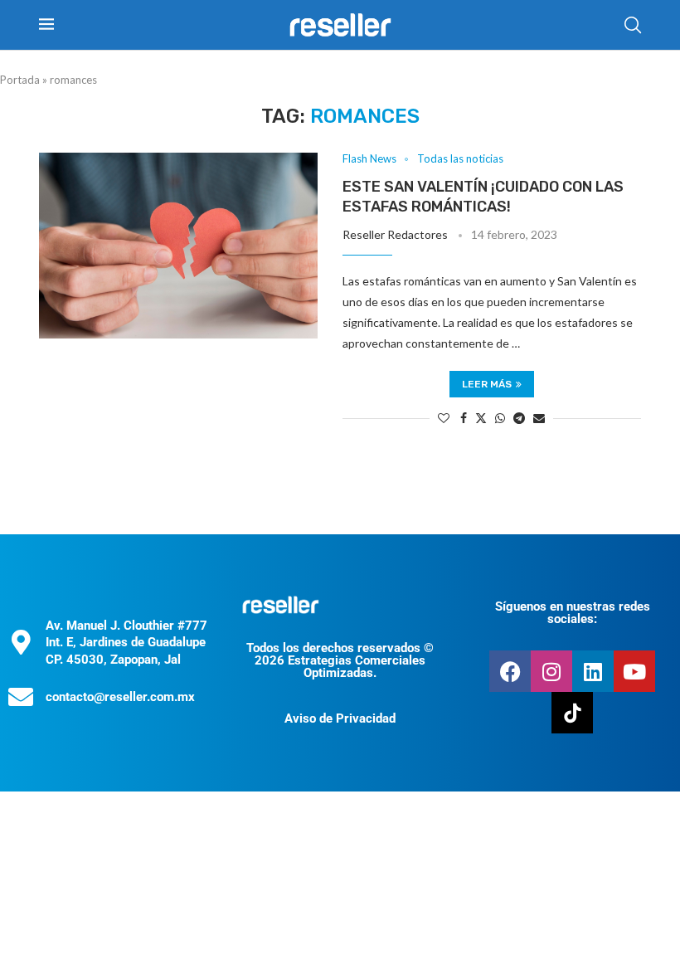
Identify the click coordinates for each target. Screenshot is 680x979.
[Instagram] (551, 671)
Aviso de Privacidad (340, 718)
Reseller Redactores (395, 234)
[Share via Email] (539, 418)
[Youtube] (634, 671)
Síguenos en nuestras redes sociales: (572, 612)
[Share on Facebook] (463, 418)
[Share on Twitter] (481, 418)
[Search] (632, 25)
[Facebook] (510, 671)
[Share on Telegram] (519, 418)
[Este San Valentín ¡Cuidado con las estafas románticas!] (178, 246)
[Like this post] (443, 418)
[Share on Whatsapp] (500, 418)
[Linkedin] (593, 671)
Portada (20, 79)
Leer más (487, 384)
